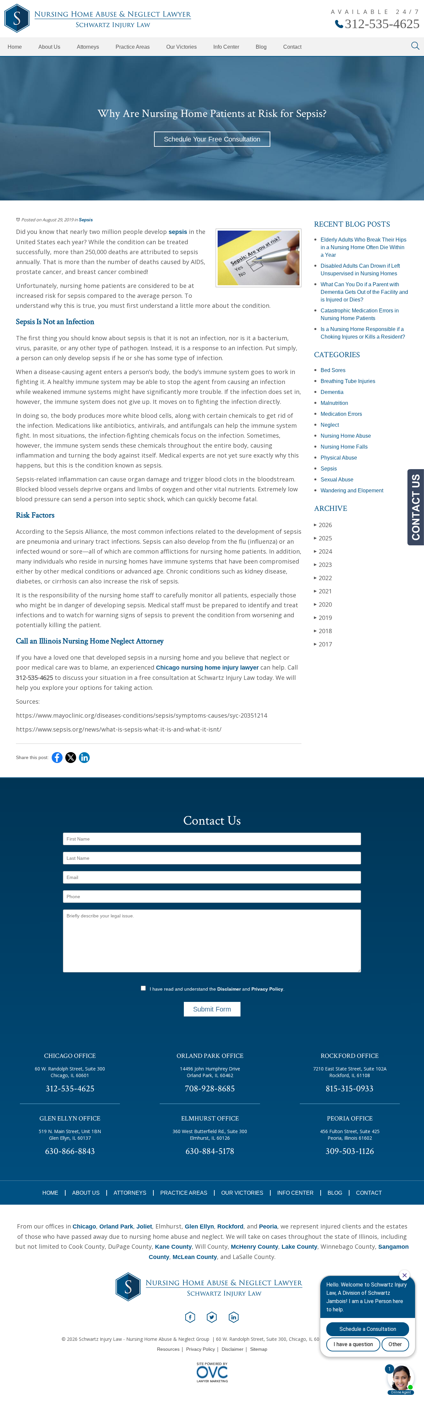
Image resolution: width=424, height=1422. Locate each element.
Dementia (332, 392)
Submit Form (212, 1009)
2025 (323, 538)
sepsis (178, 232)
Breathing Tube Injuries (348, 381)
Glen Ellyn (199, 1226)
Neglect (330, 425)
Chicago (84, 1226)
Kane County (173, 1246)
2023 (323, 565)
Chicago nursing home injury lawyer (207, 667)
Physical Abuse (339, 458)
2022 (323, 578)
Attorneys (88, 47)
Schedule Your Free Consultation (212, 139)
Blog (261, 47)
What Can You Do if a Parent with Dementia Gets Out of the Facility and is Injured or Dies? (364, 292)
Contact (292, 47)
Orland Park (116, 1226)
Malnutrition (334, 403)
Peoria (268, 1226)
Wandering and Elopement (352, 490)
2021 (323, 591)
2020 (323, 604)
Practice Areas (133, 47)
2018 (323, 631)
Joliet (144, 1226)
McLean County (195, 1257)
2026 (323, 525)
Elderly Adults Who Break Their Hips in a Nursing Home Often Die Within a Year (363, 247)
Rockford (230, 1226)
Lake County (299, 1246)
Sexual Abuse (337, 479)
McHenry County (254, 1246)
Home (15, 47)
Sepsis (86, 219)
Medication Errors (341, 414)
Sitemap (258, 1349)
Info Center (226, 47)
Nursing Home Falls (344, 447)
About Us (49, 47)
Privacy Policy (267, 989)
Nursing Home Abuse (346, 436)
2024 (323, 551)
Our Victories (181, 47)
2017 (323, 644)
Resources (168, 1349)
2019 (323, 618)
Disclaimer (229, 989)
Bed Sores (333, 370)
